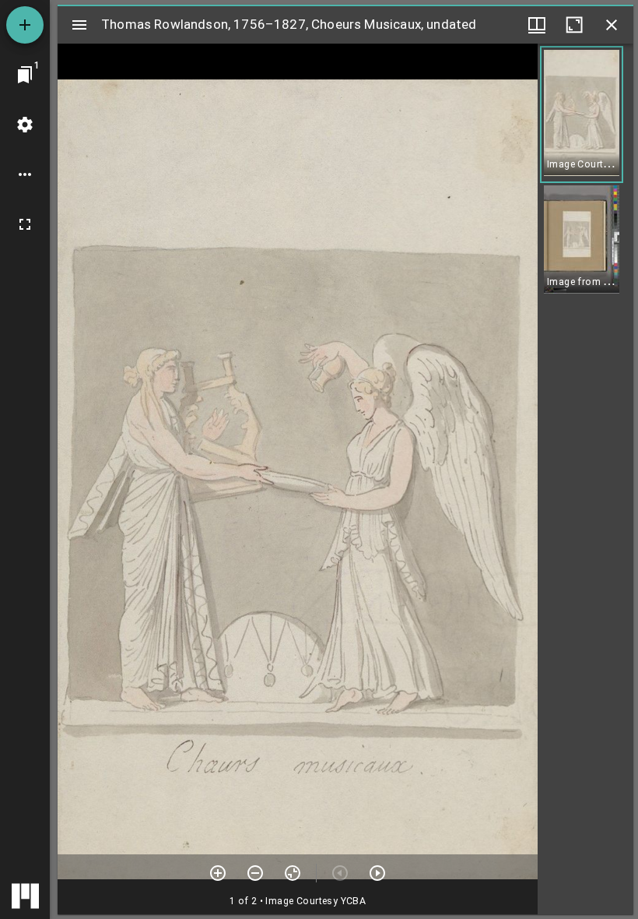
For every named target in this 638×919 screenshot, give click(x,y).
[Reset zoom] (292, 873)
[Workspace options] (25, 174)
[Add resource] (25, 25)
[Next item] (377, 873)
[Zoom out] (255, 873)
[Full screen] (25, 224)
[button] (581, 114)
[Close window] (611, 25)
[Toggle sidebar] (79, 25)
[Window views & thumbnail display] (537, 25)
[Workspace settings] (25, 124)
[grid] (585, 479)
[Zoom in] (218, 873)
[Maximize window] (574, 25)
